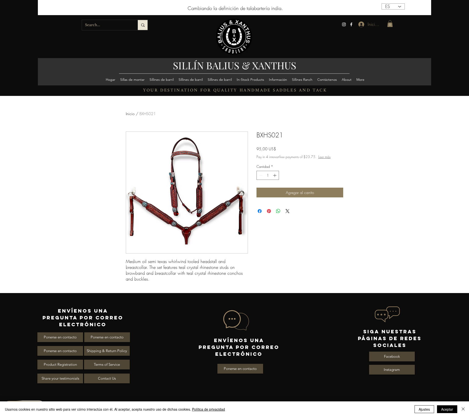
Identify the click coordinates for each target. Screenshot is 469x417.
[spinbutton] (267, 180)
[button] (390, 23)
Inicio (130, 113)
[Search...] (143, 25)
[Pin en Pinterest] (269, 216)
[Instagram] (343, 24)
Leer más (295, 161)
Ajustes (424, 409)
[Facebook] (351, 24)
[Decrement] (260, 180)
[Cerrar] (463, 409)
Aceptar (447, 409)
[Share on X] (287, 216)
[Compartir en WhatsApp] (278, 216)
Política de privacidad (208, 409)
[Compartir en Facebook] (260, 216)
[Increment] (275, 180)
